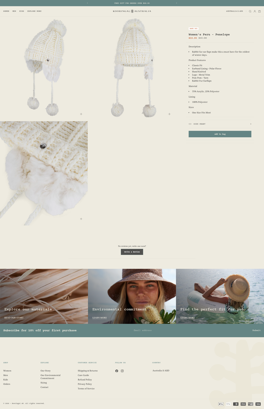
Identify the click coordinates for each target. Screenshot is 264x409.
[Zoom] (81, 114)
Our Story (46, 370)
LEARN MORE (99, 317)
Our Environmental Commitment (51, 377)
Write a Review (133, 253)
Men (14, 11)
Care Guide (83, 375)
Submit (256, 330)
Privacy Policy (85, 384)
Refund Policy (85, 379)
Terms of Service (86, 388)
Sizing (44, 382)
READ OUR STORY (14, 317)
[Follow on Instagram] (122, 371)
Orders (6, 384)
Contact (44, 387)
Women (6, 11)
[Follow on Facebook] (116, 371)
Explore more (34, 11)
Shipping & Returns (88, 370)
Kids (21, 11)
